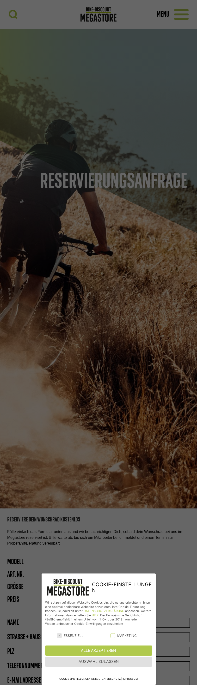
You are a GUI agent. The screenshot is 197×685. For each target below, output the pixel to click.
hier (95, 615)
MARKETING (127, 635)
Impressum (130, 678)
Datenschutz (111, 678)
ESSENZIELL (73, 635)
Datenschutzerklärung (104, 611)
